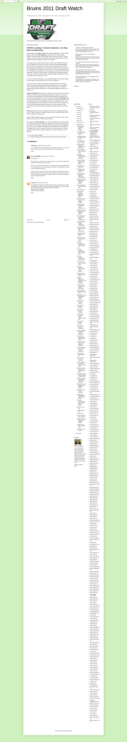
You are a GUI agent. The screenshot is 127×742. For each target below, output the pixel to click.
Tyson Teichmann (94, 689)
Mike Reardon (93, 505)
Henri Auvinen (93, 331)
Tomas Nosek (93, 667)
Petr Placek (92, 559)
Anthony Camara (94, 198)
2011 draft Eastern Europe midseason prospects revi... (81, 223)
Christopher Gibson (94, 254)
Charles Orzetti (93, 247)
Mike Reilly (92, 506)
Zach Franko (93, 710)
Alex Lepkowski (93, 167)
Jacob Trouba (93, 340)
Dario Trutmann (93, 283)
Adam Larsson (93, 151)
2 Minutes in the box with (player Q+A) (94, 107)
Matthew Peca (93, 475)
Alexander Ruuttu (94, 173)
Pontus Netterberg (94, 566)
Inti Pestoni (92, 335)
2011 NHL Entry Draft (95, 124)
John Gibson (93, 386)
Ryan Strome (93, 599)
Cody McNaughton (94, 257)
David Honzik (93, 286)
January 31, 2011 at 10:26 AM (47, 156)
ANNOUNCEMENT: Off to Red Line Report (85, 70)
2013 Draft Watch (94, 142)
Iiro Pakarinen (93, 333)
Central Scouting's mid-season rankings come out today (81, 380)
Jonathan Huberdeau (35, 136)
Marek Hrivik (93, 443)
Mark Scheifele (93, 452)
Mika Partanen (93, 492)
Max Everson (93, 477)
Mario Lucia (92, 449)
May (78, 116)
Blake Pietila (93, 212)
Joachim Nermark (94, 368)
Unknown (33, 182)
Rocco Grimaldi (93, 585)
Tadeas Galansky (94, 653)
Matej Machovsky (94, 459)
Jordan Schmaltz (94, 399)
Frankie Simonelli (94, 316)
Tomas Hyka (93, 663)
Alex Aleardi (93, 162)
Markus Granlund (94, 454)
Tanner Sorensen (94, 655)
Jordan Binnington (94, 396)
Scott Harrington (94, 611)
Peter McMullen (93, 558)
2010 (77, 433)
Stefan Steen (93, 636)
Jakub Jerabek (93, 345)
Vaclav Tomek (93, 691)
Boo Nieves (92, 214)
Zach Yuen (92, 713)
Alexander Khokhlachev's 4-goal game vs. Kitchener (81, 156)
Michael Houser (93, 487)
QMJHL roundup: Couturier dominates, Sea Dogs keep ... (81, 146)
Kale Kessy (92, 406)
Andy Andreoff (93, 189)
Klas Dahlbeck (93, 415)
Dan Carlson (93, 276)
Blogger (70, 730)
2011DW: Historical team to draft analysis (95, 136)
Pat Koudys (92, 547)
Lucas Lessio (93, 431)
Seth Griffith (92, 623)
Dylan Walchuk (93, 306)
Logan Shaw (93, 428)
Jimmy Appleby (93, 365)
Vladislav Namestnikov (93, 701)
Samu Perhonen (94, 606)
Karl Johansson (93, 408)
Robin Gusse (93, 583)
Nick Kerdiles (93, 527)
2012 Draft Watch (94, 140)
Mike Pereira (93, 503)
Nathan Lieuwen (94, 522)
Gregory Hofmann (94, 326)
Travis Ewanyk (93, 677)
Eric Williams (93, 313)
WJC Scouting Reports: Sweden (80, 306)
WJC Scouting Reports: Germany (80, 311)
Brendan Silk (93, 226)
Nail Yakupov (93, 518)
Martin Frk (92, 456)
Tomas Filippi (93, 660)
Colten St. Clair (93, 271)
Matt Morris (92, 470)
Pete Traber (92, 554)
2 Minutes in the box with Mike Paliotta (81, 170)
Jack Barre (92, 338)
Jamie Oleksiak (93, 347)
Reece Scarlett (93, 571)
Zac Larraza (93, 708)
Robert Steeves (93, 582)
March (78, 120)
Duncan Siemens (94, 302)
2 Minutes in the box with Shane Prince (81, 275)
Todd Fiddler (93, 658)
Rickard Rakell (93, 576)
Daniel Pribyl (93, 281)
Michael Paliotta (93, 489)
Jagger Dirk (92, 342)
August (79, 110)
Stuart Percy (93, 648)
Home (48, 219)
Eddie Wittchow (93, 311)
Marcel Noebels (93, 442)
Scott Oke (92, 615)
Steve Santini (93, 644)
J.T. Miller (92, 336)
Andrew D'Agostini (94, 186)
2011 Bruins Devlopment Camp (94, 112)
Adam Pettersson (94, 155)
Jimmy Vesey (93, 367)
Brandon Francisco (94, 219)
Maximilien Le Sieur (94, 484)
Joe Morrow (92, 377)
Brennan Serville (94, 229)
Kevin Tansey (93, 413)
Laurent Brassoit (94, 421)
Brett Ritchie (93, 235)
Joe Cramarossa (94, 372)
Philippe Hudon (93, 561)
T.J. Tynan (92, 651)
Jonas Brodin (93, 389)
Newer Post (30, 219)
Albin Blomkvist (93, 160)
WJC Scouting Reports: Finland (80, 322)
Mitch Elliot (92, 513)
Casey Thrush (93, 243)
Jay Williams (93, 352)
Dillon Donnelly (93, 295)
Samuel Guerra (93, 608)
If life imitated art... (81, 189)
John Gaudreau (93, 384)
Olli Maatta (92, 542)
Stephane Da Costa (94, 639)
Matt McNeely (93, 468)
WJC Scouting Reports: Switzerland (80, 327)
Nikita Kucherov (93, 532)
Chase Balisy (93, 249)
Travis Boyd (92, 676)
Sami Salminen (93, 604)
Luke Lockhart (93, 436)
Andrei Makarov (93, 179)
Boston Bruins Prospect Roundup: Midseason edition (80, 194)
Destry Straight (93, 293)
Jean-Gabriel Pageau (95, 357)
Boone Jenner (93, 216)
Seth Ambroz (93, 622)
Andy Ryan (92, 195)
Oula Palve (92, 546)
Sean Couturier (50, 136)
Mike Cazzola (93, 496)
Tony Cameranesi (94, 674)
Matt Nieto (92, 472)
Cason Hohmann (94, 245)
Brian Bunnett (93, 236)
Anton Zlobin (93, 200)
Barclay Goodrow (94, 205)
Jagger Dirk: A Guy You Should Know (81, 234)
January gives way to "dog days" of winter (81, 138)
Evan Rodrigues (94, 315)
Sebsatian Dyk (93, 620)
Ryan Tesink (93, 600)
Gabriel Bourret (93, 320)
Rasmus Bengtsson (94, 568)
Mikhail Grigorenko (94, 510)
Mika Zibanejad (93, 494)
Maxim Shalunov (94, 482)
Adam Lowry (93, 153)
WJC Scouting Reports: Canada (80, 302)
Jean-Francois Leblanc (93, 355)
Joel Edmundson (94, 381)
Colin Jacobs (93, 263)
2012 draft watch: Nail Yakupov (81, 141)
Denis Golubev (93, 292)
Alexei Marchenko (94, 175)
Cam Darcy (92, 240)
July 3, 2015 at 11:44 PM (41, 182)
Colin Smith (92, 265)
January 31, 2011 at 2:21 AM (44, 145)
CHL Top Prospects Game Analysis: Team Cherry (81, 258)
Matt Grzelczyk (93, 463)
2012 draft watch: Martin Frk (81, 166)
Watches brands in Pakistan (37, 189)
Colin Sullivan (93, 269)
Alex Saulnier (93, 169)
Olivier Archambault (94, 539)
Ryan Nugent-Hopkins (93, 595)
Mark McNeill (93, 450)
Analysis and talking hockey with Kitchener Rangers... (81, 396)
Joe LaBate (92, 375)
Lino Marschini (93, 424)
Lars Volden (93, 419)
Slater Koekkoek (94, 630)
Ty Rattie (92, 683)
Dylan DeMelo (93, 304)
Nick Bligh (92, 523)
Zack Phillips (62, 136)
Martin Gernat (93, 457)
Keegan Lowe (93, 410)
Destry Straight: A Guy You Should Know (81, 151)
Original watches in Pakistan (52, 187)
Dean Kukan (93, 290)
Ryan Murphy (93, 590)
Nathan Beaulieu (43, 136)
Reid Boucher (93, 573)
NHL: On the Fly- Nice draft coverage (81, 359)
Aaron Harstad (93, 146)
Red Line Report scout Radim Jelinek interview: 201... (81, 206)
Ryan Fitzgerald (93, 587)
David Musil (92, 288)
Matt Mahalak (93, 466)
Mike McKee (93, 497)
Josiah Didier (93, 403)
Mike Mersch (93, 499)
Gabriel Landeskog (94, 322)
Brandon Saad (93, 222)
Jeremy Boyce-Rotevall (93, 361)
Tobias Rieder (93, 656)
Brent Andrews (93, 231)
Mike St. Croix (93, 508)
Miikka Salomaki (94, 490)
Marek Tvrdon (93, 447)
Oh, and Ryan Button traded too (80, 354)
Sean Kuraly (93, 618)
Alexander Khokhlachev (93, 171)
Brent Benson (93, 233)
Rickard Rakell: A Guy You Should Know (81, 292)
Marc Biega (92, 440)
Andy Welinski (93, 196)
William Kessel (93, 705)
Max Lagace (93, 480)
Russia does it (80, 413)
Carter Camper (93, 242)
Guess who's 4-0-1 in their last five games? (81, 239)
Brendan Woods (94, 228)
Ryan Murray (93, 592)
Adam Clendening (94, 148)
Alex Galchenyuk (94, 165)
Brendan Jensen (94, 224)
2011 (77, 106)
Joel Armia (92, 379)
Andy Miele (92, 193)
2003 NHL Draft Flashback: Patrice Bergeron (80, 128)
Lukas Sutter (93, 435)
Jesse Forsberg (93, 363)
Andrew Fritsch (93, 188)
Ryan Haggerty (93, 589)
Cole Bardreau (93, 262)
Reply (32, 151)
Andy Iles (92, 191)
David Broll (92, 285)
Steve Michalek (93, 642)
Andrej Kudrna (93, 182)
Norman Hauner (94, 537)
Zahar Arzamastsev (94, 717)
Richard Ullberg (93, 575)
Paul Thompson (93, 552)
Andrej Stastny (93, 184)
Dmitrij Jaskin (93, 299)
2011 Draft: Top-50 (94, 121)
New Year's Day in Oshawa (81, 430)
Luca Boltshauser (94, 429)
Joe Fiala (92, 373)
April (78, 118)
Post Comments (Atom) (38, 222)
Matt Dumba (93, 461)
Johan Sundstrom (94, 382)
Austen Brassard (94, 202)
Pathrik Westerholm (94, 549)
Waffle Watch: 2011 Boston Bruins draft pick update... (81, 181)
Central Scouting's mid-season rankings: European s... (81, 343)
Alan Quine (92, 158)
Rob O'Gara (92, 578)
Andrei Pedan (93, 181)
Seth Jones (92, 625)
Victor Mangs (93, 693)
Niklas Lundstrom (94, 534)
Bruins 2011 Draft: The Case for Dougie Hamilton (81, 200)
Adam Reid (92, 156)
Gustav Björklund (94, 329)
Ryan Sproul (93, 597)
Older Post (66, 219)
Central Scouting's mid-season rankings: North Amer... (81, 364)
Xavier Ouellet (93, 706)
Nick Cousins (93, 525)
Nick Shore (92, 529)
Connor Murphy (93, 272)
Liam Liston (92, 422)
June (78, 114)
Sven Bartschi (93, 649)
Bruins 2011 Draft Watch (55, 8)
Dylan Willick (93, 307)
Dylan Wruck (93, 309)
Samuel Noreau (93, 609)
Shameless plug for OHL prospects (80, 391)
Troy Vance (92, 681)
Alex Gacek (92, 163)
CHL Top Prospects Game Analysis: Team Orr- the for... (81, 245)
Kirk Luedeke (34, 156)
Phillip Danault (93, 563)
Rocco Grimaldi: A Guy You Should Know (81, 186)
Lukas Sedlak (93, 433)
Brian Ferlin (92, 238)
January (79, 124)
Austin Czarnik (93, 203)
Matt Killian (92, 465)
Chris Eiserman (93, 250)
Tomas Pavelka (93, 669)
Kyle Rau (92, 417)
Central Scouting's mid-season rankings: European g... (81, 332)
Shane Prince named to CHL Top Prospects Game (81, 337)
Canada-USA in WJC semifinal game (81, 426)
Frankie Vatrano (93, 318)
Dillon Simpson (93, 297)
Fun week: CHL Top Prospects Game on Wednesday (81, 286)
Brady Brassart (93, 217)
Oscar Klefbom (93, 544)
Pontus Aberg (93, 565)
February (79, 122)
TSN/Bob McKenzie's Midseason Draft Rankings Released (81, 280)
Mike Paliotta (93, 501)
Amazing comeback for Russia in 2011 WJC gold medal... (81, 402)
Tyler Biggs (92, 684)
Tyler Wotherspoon (94, 686)
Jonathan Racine (94, 394)
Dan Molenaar (93, 277)
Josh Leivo (92, 401)
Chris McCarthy (93, 252)
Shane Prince (93, 629)
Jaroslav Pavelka (94, 349)
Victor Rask (92, 695)
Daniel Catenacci (94, 279)
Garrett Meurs (93, 325)
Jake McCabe (93, 343)
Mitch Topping (93, 515)
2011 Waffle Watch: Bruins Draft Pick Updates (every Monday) (94, 132)
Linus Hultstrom (93, 426)
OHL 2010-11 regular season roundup (84, 47)
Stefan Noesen (93, 634)
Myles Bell (92, 516)
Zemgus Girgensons (94, 720)
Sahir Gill (92, 602)
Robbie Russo (93, 580)
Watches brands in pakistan (37, 190)
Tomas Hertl (93, 662)
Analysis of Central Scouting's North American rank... (81, 375)
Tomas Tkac (93, 670)
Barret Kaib (92, 207)
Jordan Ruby (93, 398)
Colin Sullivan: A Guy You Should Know (81, 263)
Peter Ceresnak (93, 556)
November (79, 108)
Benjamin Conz (93, 209)
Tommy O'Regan (94, 672)
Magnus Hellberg (94, 438)
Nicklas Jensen (93, 530)
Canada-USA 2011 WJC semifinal (81, 416)
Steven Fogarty (93, 646)
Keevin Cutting (93, 412)
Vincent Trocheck (94, 698)
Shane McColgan (94, 627)
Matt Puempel (93, 473)
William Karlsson (94, 703)
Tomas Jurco (57, 136)
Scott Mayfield (93, 613)
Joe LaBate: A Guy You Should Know (81, 133)
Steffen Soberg (93, 637)
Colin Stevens (93, 267)
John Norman (93, 388)
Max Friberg (93, 479)
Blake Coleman (93, 210)
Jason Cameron (93, 350)
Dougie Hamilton (94, 300)
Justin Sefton (93, 405)
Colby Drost (92, 260)
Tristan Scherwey (94, 679)
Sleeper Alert (93, 632)
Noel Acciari (93, 536)
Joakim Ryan (93, 370)
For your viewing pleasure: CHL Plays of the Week (81, 162)
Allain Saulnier (93, 177)
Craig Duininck (93, 274)
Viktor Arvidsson (93, 696)
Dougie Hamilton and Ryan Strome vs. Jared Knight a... (81, 175)
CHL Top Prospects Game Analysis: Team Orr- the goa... (81, 252)
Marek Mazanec (93, 445)
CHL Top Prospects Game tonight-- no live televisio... (81, 269)
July (78, 112)
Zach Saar (92, 712)
